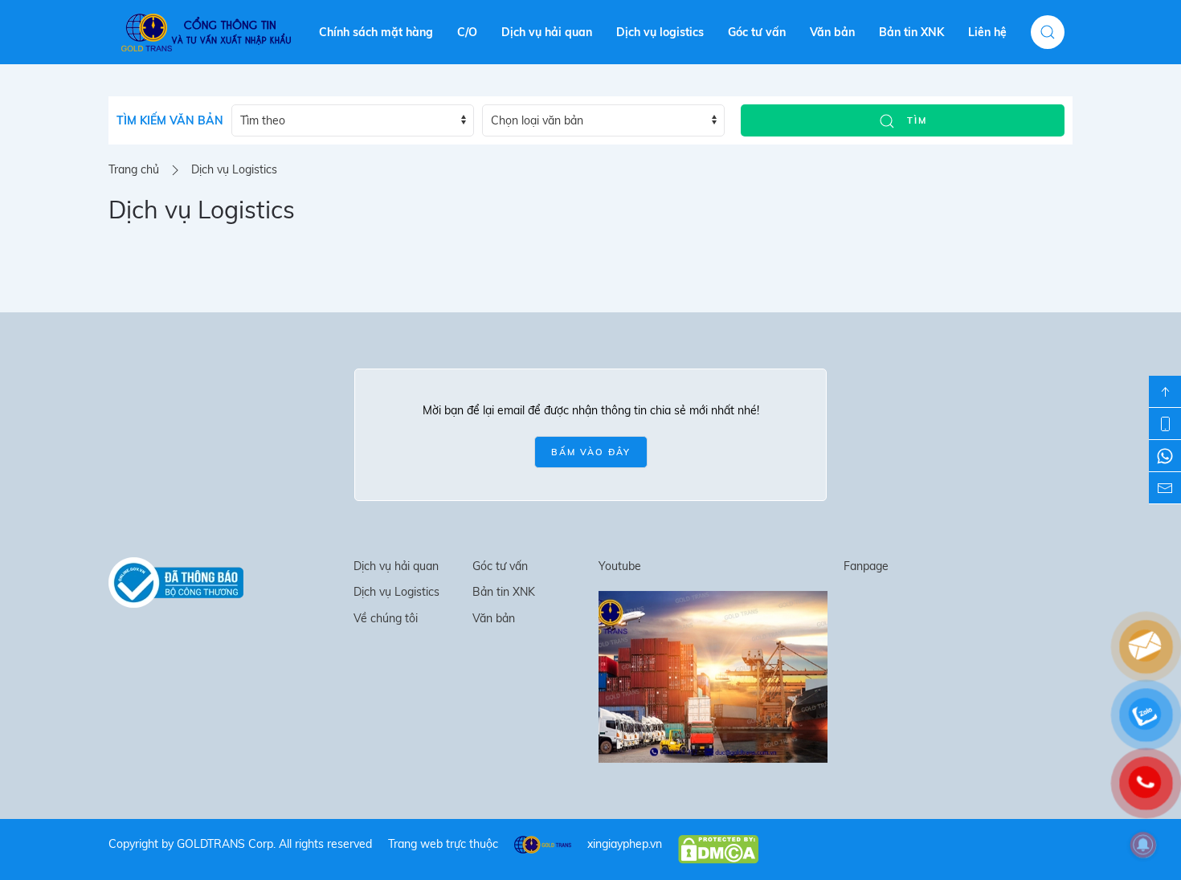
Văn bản (832, 32)
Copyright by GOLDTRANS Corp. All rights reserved (240, 844)
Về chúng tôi (385, 618)
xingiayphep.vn (624, 844)
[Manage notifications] (1143, 845)
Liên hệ (987, 32)
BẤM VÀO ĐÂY (591, 452)
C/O (467, 32)
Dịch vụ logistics (660, 32)
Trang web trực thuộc (443, 844)
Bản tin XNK (911, 32)
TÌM (915, 120)
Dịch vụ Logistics (396, 592)
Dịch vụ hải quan (546, 32)
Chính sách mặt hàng (376, 32)
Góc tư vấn (757, 32)
